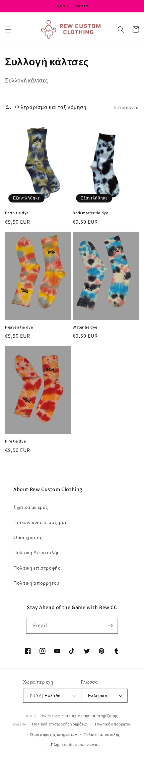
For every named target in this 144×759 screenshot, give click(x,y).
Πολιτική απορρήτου (36, 583)
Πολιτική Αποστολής (36, 552)
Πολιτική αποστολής (102, 734)
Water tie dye (85, 327)
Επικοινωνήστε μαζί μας (40, 522)
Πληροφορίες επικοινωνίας (75, 744)
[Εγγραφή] (110, 626)
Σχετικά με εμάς (30, 507)
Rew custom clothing (58, 715)
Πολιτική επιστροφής (36, 568)
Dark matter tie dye (90, 212)
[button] (8, 29)
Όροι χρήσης (28, 537)
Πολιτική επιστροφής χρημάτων (60, 724)
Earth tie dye (17, 212)
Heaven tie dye (19, 327)
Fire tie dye (15, 441)
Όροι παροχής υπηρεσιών (53, 734)
